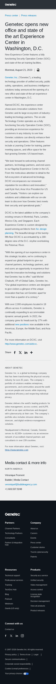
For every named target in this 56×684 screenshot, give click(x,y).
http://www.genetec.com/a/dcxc (21, 343)
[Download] (38, 70)
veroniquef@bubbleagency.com (21, 484)
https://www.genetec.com (16, 450)
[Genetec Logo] (11, 4)
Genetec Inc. (11, 77)
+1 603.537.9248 (13, 489)
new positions (22, 324)
